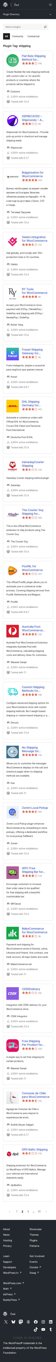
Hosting (7, 1240)
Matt (7, 1288)
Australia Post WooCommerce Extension (32, 628)
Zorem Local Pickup (35, 807)
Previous (9, 1211)
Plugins (33, 1240)
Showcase (36, 1229)
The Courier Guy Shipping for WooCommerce (33, 512)
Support (7, 1261)
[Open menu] (51, 4)
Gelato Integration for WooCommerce (34, 238)
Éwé (12, 1314)
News (6, 1234)
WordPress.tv (12, 1272)
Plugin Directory (11, 14)
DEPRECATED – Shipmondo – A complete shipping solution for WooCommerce (34, 118)
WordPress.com (13, 1283)
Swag (34, 1272)
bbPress (9, 1294)
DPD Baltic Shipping (35, 1149)
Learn (6, 1256)
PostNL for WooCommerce (32, 568)
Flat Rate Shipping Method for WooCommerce (34, 58)
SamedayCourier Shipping (33, 463)
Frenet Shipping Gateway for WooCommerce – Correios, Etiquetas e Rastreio (34, 351)
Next (46, 1211)
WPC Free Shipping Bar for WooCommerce (32, 870)
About (6, 1229)
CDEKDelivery (31, 989)
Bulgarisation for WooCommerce (33, 174)
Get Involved (37, 1256)
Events (33, 1261)
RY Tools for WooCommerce (34, 290)
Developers (9, 1267)
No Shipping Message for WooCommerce (32, 749)
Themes (34, 1234)
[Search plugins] (45, 27)
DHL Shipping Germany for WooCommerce (32, 403)
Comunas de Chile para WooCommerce (35, 1095)
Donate (35, 1267)
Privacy (7, 1245)
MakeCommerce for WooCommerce (34, 930)
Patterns (34, 1245)
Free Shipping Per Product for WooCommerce (32, 1043)
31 (39, 1211)
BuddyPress (11, 1299)
